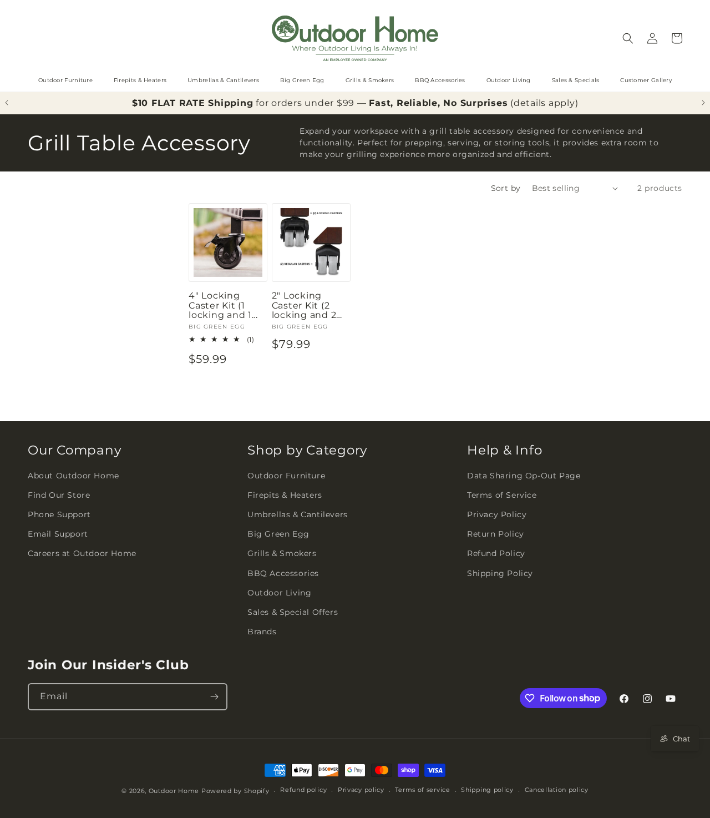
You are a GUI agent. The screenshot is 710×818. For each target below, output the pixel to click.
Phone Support (59, 514)
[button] (628, 38)
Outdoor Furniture (65, 80)
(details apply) (544, 103)
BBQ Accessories (440, 80)
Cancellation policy (557, 790)
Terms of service (422, 790)
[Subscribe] (214, 696)
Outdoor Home (174, 791)
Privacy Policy (496, 514)
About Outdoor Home (73, 476)
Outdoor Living (508, 80)
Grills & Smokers (370, 80)
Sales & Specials (576, 80)
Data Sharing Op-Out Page (523, 476)
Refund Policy (496, 553)
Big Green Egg (302, 80)
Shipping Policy (500, 573)
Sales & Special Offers (292, 612)
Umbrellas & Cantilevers (223, 80)
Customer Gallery (646, 80)
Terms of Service (502, 495)
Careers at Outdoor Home (82, 553)
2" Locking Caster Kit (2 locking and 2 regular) (304, 305)
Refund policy (303, 790)
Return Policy (495, 534)
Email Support (58, 534)
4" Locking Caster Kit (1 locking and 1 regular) (220, 305)
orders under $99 (312, 103)
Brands (262, 632)
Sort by (506, 188)
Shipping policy (487, 790)
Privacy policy (361, 790)
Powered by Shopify (235, 791)
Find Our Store (59, 495)
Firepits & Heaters (140, 80)
